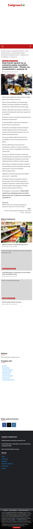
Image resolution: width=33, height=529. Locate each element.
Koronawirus (5, 60)
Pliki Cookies (5, 466)
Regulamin (4, 461)
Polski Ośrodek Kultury (8, 379)
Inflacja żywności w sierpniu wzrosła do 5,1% (15, 244)
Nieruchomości (6, 373)
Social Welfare (6, 368)
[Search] (30, 46)
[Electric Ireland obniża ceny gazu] (16, 289)
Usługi (4, 298)
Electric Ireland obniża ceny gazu (11, 302)
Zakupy (13, 240)
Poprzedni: (14, 204)
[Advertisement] (16, 27)
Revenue (4, 365)
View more (26, 525)
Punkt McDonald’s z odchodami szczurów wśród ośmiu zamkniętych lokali (16, 444)
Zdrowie (13, 268)
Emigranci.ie (6, 71)
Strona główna (6, 191)
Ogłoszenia (5, 459)
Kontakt (4, 468)
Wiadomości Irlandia (13, 60)
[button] (2, 46)
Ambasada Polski (6, 371)
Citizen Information (7, 369)
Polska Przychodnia (7, 375)
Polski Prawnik (6, 377)
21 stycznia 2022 (13, 71)
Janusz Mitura (6, 246)
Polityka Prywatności (7, 463)
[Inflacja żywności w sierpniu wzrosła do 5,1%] (16, 232)
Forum (3, 456)
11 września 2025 (13, 246)
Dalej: (17, 210)
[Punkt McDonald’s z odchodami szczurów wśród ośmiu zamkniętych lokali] (16, 260)
